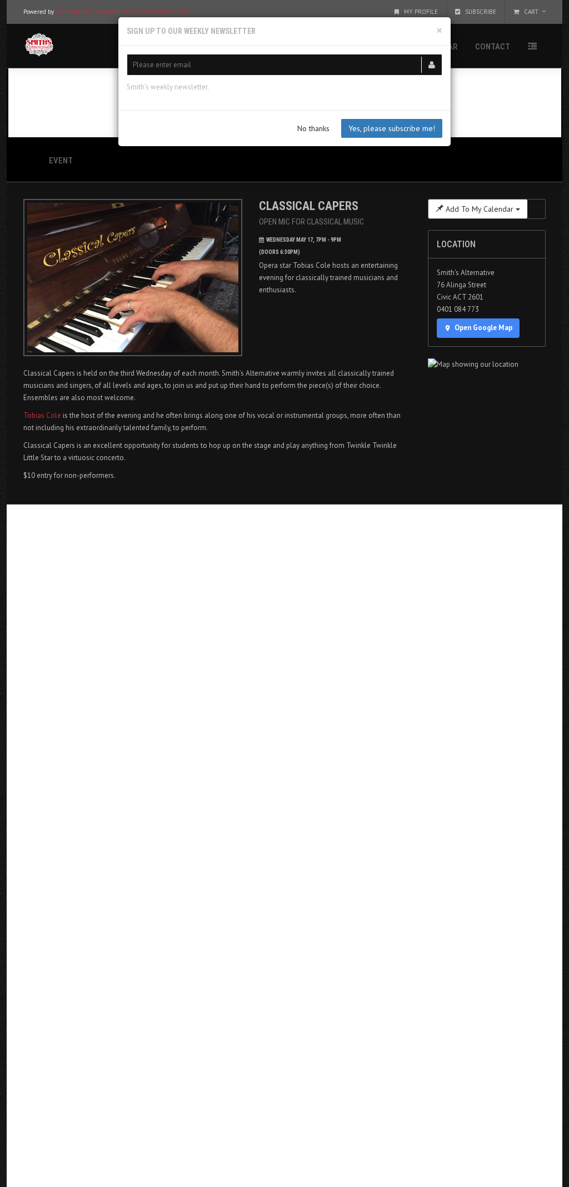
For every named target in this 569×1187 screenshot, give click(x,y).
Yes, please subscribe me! (391, 128)
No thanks (313, 128)
